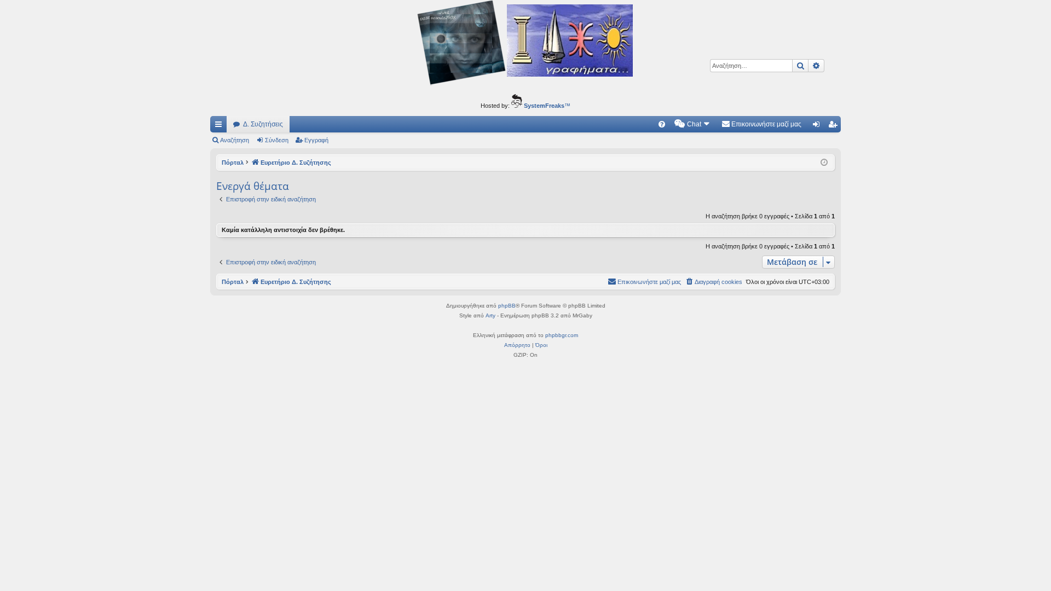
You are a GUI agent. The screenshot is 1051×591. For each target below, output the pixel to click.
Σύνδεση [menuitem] (818, 126)
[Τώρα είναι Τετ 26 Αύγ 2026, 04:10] (824, 163)
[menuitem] (662, 124)
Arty (490, 315)
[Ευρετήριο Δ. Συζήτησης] (525, 44)
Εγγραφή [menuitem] (835, 126)
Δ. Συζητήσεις (263, 124)
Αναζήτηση (234, 140)
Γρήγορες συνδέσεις (221, 126)
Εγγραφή (316, 140)
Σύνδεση (276, 140)
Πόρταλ (233, 162)
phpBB (507, 306)
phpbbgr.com (561, 335)
